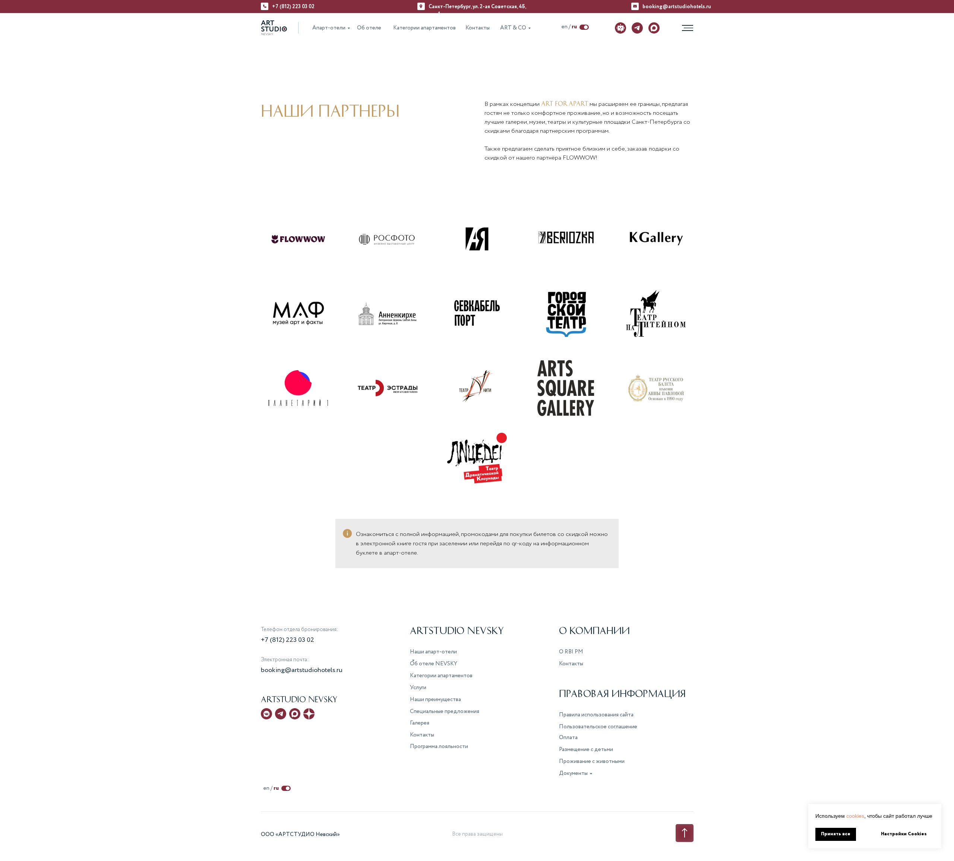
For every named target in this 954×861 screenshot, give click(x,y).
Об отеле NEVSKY (433, 664)
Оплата (568, 738)
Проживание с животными (592, 761)
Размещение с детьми (586, 749)
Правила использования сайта (596, 715)
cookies (855, 816)
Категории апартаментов (424, 28)
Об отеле (369, 28)
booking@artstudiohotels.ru (676, 6)
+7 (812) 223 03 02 (293, 6)
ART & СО (513, 28)
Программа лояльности (439, 746)
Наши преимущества (435, 700)
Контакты (477, 28)
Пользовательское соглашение (598, 727)
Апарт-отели (328, 28)
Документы (573, 773)
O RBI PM (571, 652)
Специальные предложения (444, 711)
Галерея (419, 723)
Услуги (418, 688)
